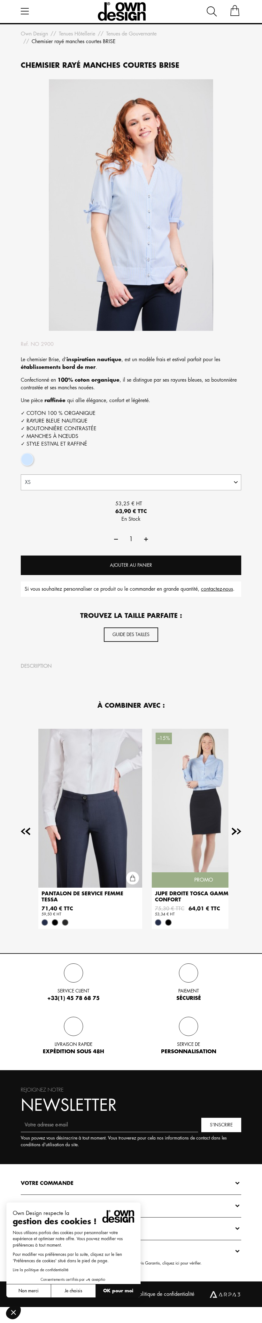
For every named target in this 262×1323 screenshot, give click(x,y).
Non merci (29, 1290)
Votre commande (47, 1183)
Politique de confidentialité (165, 1294)
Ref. (25, 344)
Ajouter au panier (131, 565)
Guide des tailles (131, 634)
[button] (13, 1312)
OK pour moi (118, 1290)
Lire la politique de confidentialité (40, 1270)
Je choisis (73, 1290)
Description (36, 666)
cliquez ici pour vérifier (181, 1263)
